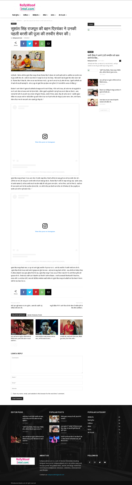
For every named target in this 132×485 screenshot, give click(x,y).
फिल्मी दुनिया (38, 334)
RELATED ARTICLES (18, 315)
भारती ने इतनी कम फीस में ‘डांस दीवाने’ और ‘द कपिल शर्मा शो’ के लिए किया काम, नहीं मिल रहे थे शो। (71, 439)
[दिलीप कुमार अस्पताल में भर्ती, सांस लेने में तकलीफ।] (54, 419)
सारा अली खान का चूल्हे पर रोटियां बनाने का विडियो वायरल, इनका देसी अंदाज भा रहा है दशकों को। (21, 338)
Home (13, 21)
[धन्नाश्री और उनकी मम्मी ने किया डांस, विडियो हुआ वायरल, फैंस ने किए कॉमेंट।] (71, 327)
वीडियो (62, 334)
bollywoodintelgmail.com (56, 475)
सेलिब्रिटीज (19, 21)
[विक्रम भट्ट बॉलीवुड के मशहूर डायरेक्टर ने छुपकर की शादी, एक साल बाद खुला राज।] (93, 92)
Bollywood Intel (17, 38)
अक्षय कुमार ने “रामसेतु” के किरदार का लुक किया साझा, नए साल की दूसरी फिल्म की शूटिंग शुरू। (71, 428)
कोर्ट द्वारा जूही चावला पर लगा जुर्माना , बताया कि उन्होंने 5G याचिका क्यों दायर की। (26, 307)
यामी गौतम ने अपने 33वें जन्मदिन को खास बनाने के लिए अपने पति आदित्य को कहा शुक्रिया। (33, 418)
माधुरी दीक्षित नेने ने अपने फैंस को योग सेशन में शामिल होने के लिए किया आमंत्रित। (66, 307)
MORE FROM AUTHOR (35, 315)
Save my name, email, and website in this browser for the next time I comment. (39, 393)
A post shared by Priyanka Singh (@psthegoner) (45, 172)
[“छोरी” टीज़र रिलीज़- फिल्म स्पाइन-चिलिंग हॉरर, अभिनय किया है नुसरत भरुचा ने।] (93, 72)
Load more (103, 110)
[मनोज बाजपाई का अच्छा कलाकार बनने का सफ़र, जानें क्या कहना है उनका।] (47, 327)
